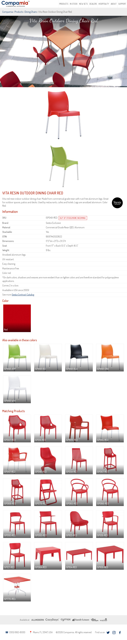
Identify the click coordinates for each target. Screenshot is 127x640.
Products (63, 3)
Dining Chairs (31, 11)
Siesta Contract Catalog (23, 294)
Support (122, 3)
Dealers (93, 3)
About (114, 3)
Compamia (7, 11)
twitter (108, 632)
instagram (114, 632)
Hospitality (104, 3)
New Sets (83, 3)
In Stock (73, 3)
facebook (120, 632)
